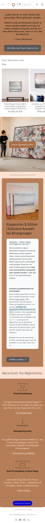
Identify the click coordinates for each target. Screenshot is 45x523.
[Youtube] (20, 519)
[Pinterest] (24, 519)
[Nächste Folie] (40, 90)
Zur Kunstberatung (24, 412)
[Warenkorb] (42, 4)
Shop (4, 64)
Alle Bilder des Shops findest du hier (22, 48)
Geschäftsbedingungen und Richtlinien (22, 514)
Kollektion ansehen (16, 359)
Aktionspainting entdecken (23, 453)
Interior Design (24, 490)
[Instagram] (16, 519)
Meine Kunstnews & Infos (22, 144)
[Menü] (2, 4)
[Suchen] (37, 4)
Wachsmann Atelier (25, 509)
